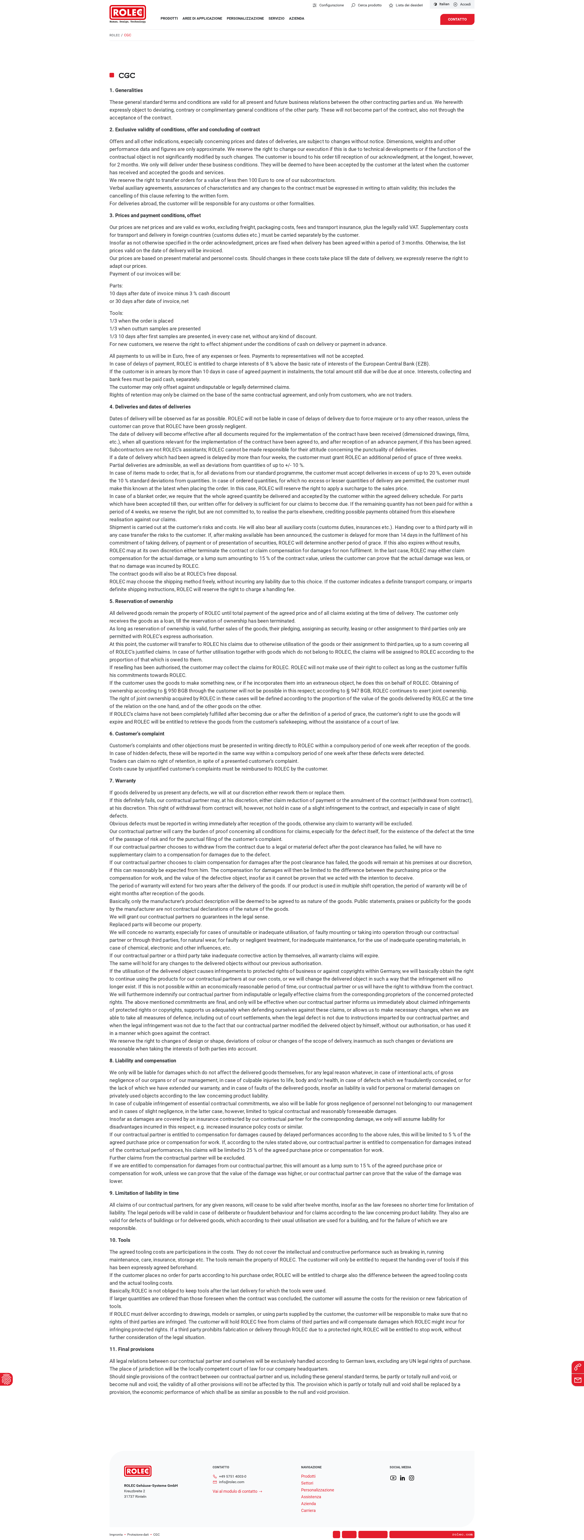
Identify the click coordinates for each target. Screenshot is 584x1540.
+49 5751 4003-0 (232, 1476)
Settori (307, 1483)
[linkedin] (402, 1478)
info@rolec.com (231, 1482)
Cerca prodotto (370, 5)
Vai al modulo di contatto (235, 1491)
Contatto (457, 19)
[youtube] (393, 1478)
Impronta (116, 1534)
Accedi (465, 4)
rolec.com (462, 1534)
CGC (156, 1534)
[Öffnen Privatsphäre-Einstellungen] (6, 1379)
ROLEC (115, 35)
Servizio (276, 18)
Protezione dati (138, 1534)
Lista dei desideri (409, 5)
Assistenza (311, 1497)
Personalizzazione (245, 18)
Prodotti (169, 18)
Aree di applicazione (202, 18)
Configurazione (331, 5)
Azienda (296, 18)
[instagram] (411, 1478)
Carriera (308, 1510)
